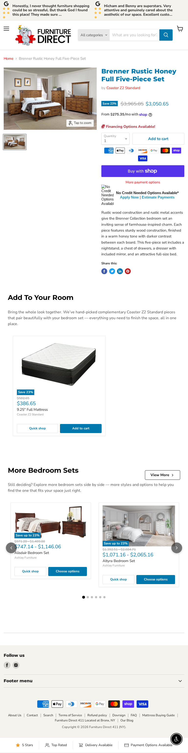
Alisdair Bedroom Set (31, 552)
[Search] (166, 35)
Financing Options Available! (130, 126)
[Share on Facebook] (104, 271)
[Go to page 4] (96, 597)
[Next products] (176, 547)
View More (160, 474)
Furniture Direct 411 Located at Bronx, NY (85, 720)
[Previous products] (11, 547)
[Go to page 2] (88, 597)
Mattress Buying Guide (158, 715)
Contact (32, 715)
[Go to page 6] (104, 597)
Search (48, 715)
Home (8, 59)
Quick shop (37, 428)
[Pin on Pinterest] (128, 271)
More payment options (143, 182)
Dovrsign (118, 715)
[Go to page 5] (100, 597)
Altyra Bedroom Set (119, 560)
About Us (14, 715)
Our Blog (126, 720)
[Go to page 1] (83, 597)
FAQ (134, 715)
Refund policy (97, 715)
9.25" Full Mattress (32, 409)
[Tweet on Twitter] (112, 271)
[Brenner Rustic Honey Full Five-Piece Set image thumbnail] (14, 142)
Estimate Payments (158, 197)
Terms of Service (70, 715)
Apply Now (129, 197)
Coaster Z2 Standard (123, 87)
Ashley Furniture (25, 558)
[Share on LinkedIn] (120, 271)
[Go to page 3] (92, 597)
